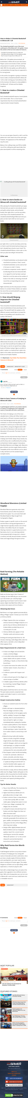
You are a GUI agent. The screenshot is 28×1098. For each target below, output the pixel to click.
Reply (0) (8, 387)
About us (14, 1071)
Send (24, 377)
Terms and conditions (14, 1073)
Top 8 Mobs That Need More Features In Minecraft (12, 52)
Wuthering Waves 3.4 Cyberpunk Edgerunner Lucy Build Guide (18, 1010)
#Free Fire (17, 5)
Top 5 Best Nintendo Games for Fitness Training (18, 995)
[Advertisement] (14, 22)
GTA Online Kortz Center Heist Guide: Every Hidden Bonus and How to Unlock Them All (19, 1003)
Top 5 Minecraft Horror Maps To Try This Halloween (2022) (13, 54)
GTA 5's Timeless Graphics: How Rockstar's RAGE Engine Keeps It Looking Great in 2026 (19, 1024)
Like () (4, 387)
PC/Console (22, 43)
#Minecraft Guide (20, 366)
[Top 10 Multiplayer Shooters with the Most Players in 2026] (6, 1018)
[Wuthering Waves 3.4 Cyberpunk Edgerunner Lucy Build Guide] (6, 1011)
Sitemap (14, 1075)
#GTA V (11, 5)
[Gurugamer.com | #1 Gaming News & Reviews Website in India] (14, 2)
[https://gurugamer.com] (14, 1063)
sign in (7, 373)
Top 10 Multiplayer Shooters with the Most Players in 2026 (19, 1016)
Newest (20, 369)
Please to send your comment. (11, 373)
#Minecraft (6, 5)
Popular (25, 369)
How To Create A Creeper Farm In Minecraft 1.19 (11, 55)
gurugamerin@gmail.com (14, 1068)
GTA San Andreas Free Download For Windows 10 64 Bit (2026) (11, 984)
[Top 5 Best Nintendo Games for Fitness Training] (6, 997)
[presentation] (5, 366)
